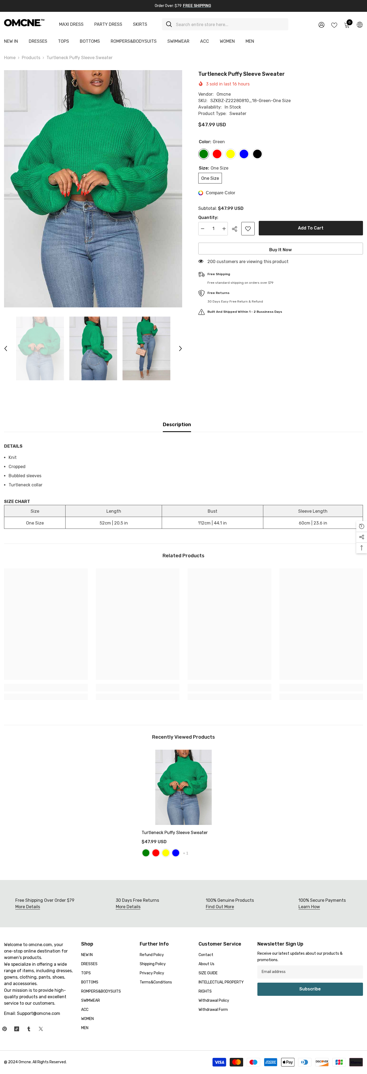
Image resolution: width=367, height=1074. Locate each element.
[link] (46, 687)
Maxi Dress (71, 24)
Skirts (140, 24)
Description (177, 425)
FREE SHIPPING (197, 5)
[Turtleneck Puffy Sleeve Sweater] (183, 787)
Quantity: (208, 217)
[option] (93, 188)
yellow (165, 853)
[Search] (225, 24)
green (146, 853)
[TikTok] (17, 1029)
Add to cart (310, 228)
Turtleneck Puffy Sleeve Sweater (175, 832)
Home (10, 57)
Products (31, 57)
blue (175, 853)
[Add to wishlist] (248, 228)
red (156, 853)
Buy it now (280, 249)
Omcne (224, 94)
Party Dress (108, 24)
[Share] (236, 228)
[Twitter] (41, 1029)
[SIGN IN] (321, 24)
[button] (6, 348)
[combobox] (230, 24)
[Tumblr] (29, 1029)
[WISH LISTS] (334, 25)
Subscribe (310, 989)
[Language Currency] (360, 24)
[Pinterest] (5, 1029)
